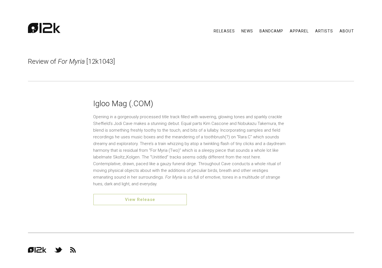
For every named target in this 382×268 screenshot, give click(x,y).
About (346, 31)
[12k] (44, 28)
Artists (324, 31)
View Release (140, 199)
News (247, 31)
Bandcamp (271, 31)
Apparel (299, 31)
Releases (224, 31)
